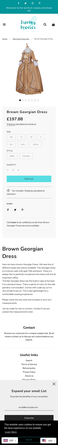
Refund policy (29, 368)
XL (11, 144)
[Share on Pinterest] (22, 209)
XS (11, 137)
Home (4, 39)
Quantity (11, 165)
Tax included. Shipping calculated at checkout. (26, 192)
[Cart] (53, 24)
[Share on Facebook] (7, 209)
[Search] (45, 24)
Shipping (11, 124)
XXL (23, 144)
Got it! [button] (29, 439)
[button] (20, 100)
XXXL (36, 144)
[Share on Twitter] (15, 209)
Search (29, 360)
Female (26, 156)
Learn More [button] (11, 432)
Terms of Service (29, 364)
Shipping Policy (29, 379)
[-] (8, 170)
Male (12, 156)
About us (29, 375)
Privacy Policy (29, 372)
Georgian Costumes (21, 39)
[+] (18, 170)
